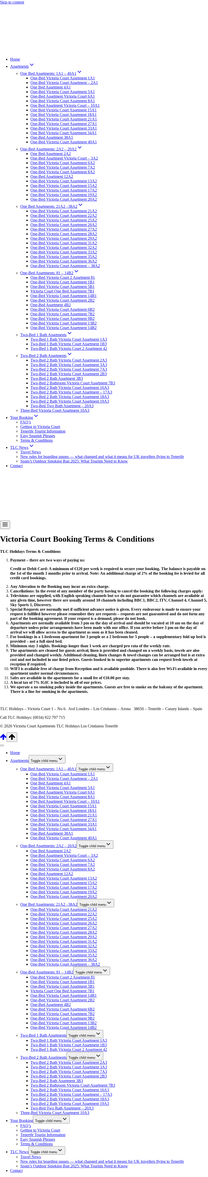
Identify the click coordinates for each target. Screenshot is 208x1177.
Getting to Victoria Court (40, 426)
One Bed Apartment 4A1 (50, 87)
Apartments (19, 760)
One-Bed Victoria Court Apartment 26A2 (63, 225)
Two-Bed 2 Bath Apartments (43, 1057)
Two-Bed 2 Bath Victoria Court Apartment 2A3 (68, 360)
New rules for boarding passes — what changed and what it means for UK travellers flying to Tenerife (102, 456)
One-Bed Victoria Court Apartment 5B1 (62, 286)
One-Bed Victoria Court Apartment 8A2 (62, 172)
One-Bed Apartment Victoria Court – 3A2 (64, 158)
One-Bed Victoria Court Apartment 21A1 (63, 119)
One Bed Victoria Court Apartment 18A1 (63, 114)
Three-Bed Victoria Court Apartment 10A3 (54, 410)
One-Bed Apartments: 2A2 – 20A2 (48, 846)
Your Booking (21, 1120)
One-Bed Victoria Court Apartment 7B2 (62, 314)
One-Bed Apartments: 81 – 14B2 (46, 972)
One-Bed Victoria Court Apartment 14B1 (63, 296)
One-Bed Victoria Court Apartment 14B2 (63, 328)
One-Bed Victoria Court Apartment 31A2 (63, 243)
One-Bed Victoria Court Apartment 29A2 (63, 238)
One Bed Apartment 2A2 (50, 153)
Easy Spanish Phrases (37, 436)
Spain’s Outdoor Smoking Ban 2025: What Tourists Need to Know (74, 461)
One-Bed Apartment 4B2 (50, 305)
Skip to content (12, 2)
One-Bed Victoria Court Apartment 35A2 (63, 256)
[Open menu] (5, 525)
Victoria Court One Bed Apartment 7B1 (62, 291)
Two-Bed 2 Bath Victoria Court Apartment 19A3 (69, 401)
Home (15, 59)
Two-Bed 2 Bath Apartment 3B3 (56, 378)
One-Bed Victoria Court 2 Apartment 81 (62, 277)
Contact (16, 466)
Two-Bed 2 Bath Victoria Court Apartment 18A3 (69, 397)
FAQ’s (25, 422)
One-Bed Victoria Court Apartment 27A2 (63, 229)
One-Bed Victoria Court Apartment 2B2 (62, 300)
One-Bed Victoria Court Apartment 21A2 (63, 211)
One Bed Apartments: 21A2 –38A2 (48, 904)
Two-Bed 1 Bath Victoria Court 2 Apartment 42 (68, 348)
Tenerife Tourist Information (42, 431)
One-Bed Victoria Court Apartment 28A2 (63, 234)
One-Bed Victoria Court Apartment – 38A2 (65, 266)
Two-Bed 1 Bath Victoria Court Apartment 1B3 (68, 344)
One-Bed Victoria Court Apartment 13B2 (63, 323)
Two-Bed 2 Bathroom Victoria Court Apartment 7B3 (72, 383)
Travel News (30, 452)
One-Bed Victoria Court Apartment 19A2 (63, 195)
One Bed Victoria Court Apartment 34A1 (63, 133)
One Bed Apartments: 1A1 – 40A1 (48, 769)
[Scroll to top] (3, 739)
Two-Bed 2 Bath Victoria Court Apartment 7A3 (68, 369)
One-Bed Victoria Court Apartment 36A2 (63, 261)
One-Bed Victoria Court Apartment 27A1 (63, 124)
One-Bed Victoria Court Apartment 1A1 (62, 78)
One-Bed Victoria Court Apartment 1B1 (62, 282)
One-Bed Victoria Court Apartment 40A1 (63, 142)
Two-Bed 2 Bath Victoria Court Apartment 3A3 (68, 365)
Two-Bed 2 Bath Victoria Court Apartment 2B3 (68, 374)
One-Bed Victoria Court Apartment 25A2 (63, 220)
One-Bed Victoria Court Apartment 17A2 (63, 190)
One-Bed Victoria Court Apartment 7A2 (62, 167)
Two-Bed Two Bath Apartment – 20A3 (62, 406)
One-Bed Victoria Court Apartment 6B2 (62, 309)
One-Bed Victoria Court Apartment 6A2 (62, 163)
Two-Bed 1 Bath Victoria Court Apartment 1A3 (68, 339)
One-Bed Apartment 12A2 (51, 176)
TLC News (19, 1152)
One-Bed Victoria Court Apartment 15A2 (63, 185)
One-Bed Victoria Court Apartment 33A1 (63, 128)
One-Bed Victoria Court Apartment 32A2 (63, 247)
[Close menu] (2, 745)
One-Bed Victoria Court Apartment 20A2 (63, 199)
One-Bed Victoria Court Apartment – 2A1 (64, 82)
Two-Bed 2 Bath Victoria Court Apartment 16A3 (69, 387)
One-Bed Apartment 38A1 (51, 137)
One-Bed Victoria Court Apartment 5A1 (62, 92)
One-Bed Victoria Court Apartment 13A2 (63, 181)
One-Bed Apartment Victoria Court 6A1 (62, 96)
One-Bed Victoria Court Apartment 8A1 (62, 101)
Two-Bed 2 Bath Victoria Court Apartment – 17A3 (71, 392)
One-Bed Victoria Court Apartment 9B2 (62, 318)
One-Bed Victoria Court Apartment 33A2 (63, 252)
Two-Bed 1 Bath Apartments (43, 1035)
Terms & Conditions (36, 440)
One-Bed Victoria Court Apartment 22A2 (63, 215)
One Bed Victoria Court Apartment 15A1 (63, 110)
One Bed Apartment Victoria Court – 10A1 (65, 105)
